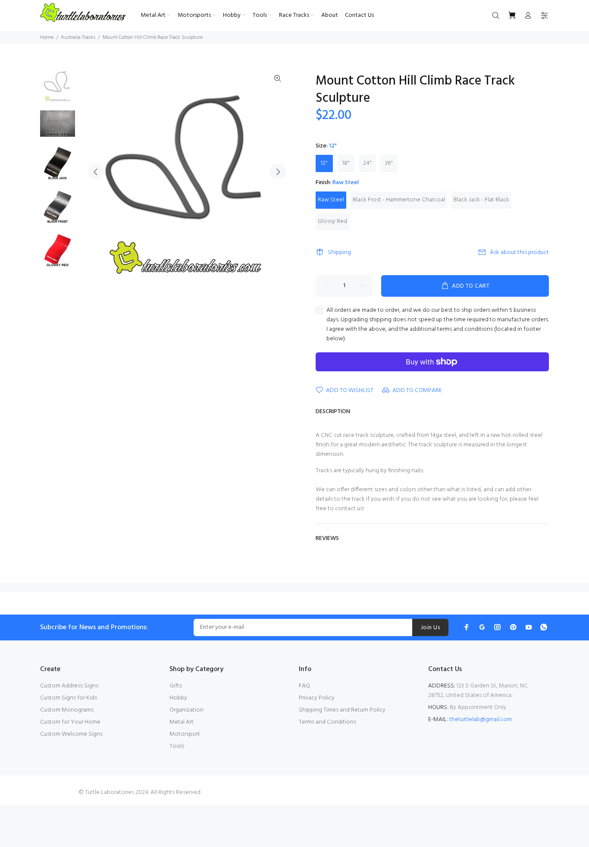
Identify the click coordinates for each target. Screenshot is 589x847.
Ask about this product (519, 252)
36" (389, 163)
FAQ (304, 686)
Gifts (175, 686)
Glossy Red (332, 221)
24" (367, 163)
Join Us (430, 628)
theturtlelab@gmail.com (480, 720)
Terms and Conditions (327, 722)
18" (346, 163)
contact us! (349, 509)
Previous (96, 171)
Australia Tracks (78, 37)
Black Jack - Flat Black (481, 200)
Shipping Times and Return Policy (342, 710)
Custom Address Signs (69, 686)
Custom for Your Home (70, 722)
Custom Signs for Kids (68, 698)
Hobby (178, 698)
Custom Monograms (67, 710)
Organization (186, 710)
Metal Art (181, 722)
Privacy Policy (317, 698)
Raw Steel (331, 200)
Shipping (339, 252)
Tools (176, 746)
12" (324, 163)
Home (46, 37)
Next (277, 171)
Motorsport (184, 734)
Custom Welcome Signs (71, 734)
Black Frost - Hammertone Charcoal (399, 200)
